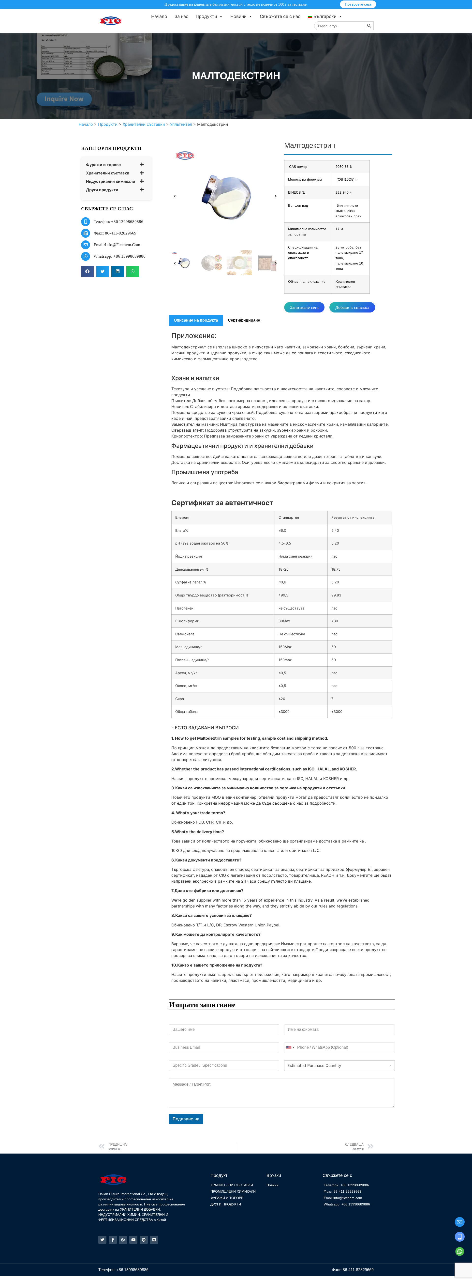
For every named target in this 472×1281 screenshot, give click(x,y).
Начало (159, 16)
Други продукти (102, 189)
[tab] (196, 320)
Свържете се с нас (280, 16)
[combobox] (290, 1048)
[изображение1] (225, 196)
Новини (238, 16)
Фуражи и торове (103, 164)
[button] (87, 271)
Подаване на (186, 1118)
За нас (181, 16)
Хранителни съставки (107, 173)
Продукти (206, 16)
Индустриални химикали (110, 181)
